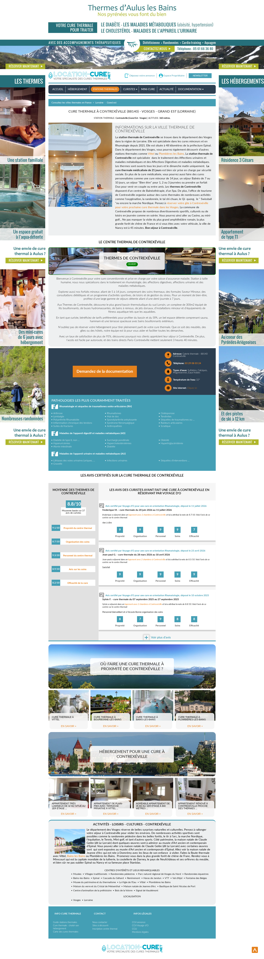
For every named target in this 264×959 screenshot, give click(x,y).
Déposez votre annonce (142, 75)
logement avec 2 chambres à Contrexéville (147, 515)
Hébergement (77, 89)
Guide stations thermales (65, 922)
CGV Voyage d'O (140, 925)
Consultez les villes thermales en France (71, 103)
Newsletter (200, 75)
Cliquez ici (192, 388)
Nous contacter (99, 922)
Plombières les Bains (171, 154)
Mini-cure (148, 89)
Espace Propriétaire (173, 75)
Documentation (189, 89)
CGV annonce (138, 922)
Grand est (111, 103)
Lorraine (99, 103)
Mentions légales (140, 932)
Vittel (151, 154)
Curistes (129, 89)
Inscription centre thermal (104, 929)
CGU (134, 929)
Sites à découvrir (100, 925)
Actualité (167, 89)
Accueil (57, 89)
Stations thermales (105, 89)
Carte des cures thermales (65, 932)
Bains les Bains (76, 856)
